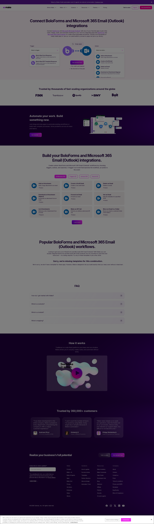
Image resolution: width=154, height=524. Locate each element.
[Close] (151, 519)
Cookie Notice (74, 522)
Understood (126, 519)
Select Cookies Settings (112, 519)
